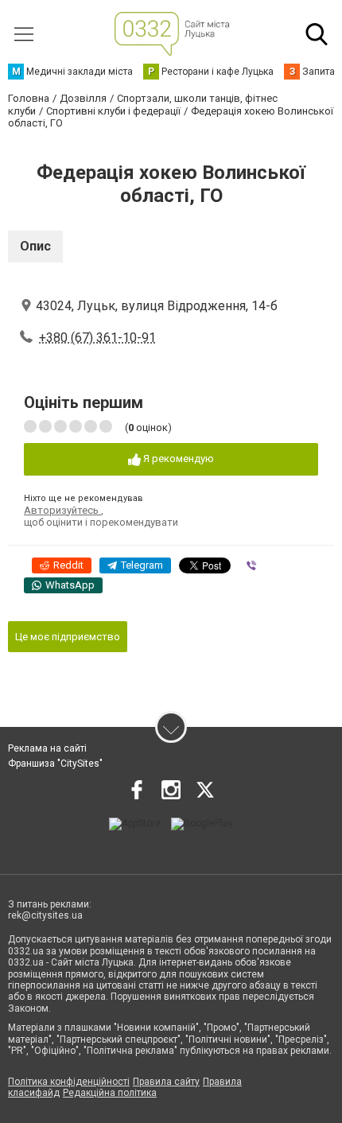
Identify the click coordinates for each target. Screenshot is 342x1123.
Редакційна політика (110, 1092)
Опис (35, 246)
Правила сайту (166, 1081)
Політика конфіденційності (69, 1081)
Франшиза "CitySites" (55, 763)
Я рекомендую (177, 458)
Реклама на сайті (47, 748)
